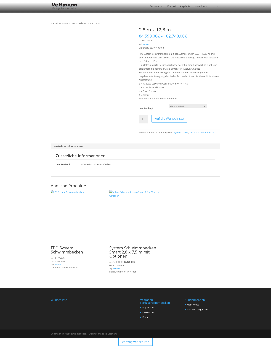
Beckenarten (156, 6)
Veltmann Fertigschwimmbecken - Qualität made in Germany (84, 333)
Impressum (148, 307)
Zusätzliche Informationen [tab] (68, 146)
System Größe (181, 132)
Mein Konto (200, 6)
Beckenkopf (146, 108)
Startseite (55, 23)
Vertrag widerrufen (135, 342)
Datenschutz (149, 312)
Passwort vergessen (197, 309)
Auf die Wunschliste (169, 118)
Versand (146, 44)
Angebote (185, 6)
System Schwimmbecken (73, 23)
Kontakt (171, 6)
